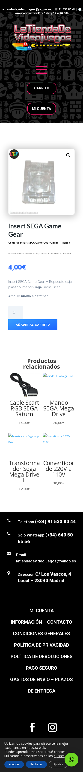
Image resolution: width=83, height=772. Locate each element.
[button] (68, 155)
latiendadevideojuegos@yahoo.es (26, 9)
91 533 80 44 (67, 9)
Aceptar (14, 764)
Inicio (11, 253)
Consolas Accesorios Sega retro (30, 253)
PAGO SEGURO (41, 668)
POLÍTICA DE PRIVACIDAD (41, 645)
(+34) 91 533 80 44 (55, 521)
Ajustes (58, 764)
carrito (41, 88)
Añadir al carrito (33, 324)
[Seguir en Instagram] (52, 727)
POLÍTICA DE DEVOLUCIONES (42, 656)
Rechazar (36, 764)
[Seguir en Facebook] (32, 727)
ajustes (59, 756)
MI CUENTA (41, 109)
